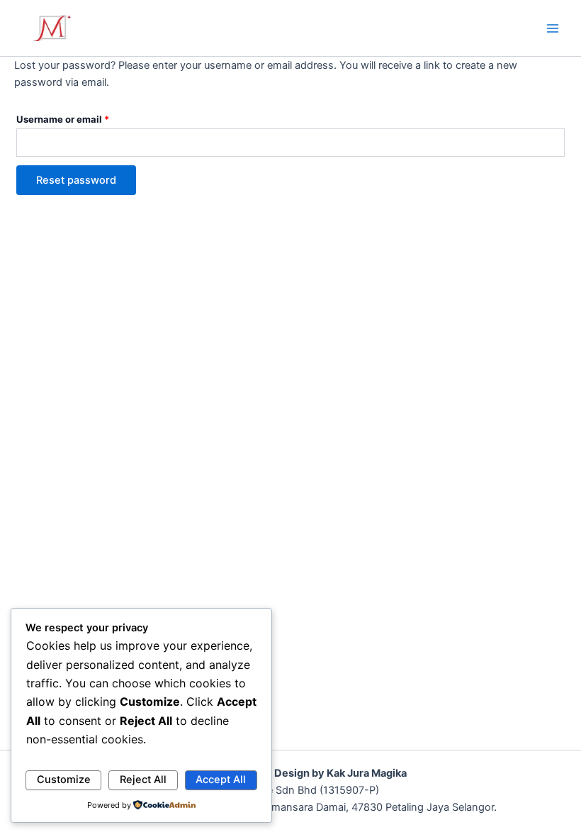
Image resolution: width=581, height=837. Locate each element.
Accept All (221, 779)
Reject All (143, 779)
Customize (64, 779)
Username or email (83, 117)
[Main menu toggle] (552, 27)
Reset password (76, 180)
